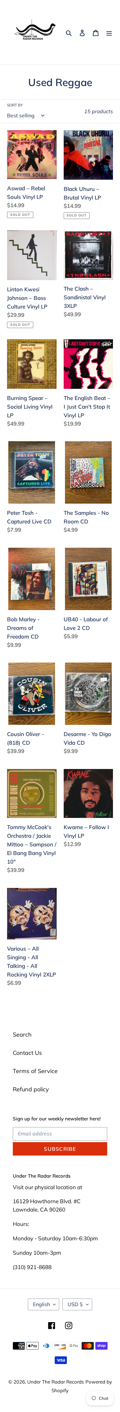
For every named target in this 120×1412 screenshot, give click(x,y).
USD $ (75, 1304)
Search (22, 1034)
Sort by (15, 105)
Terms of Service (35, 1071)
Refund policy (31, 1089)
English (41, 1304)
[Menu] (109, 32)
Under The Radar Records (55, 1382)
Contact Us (27, 1052)
